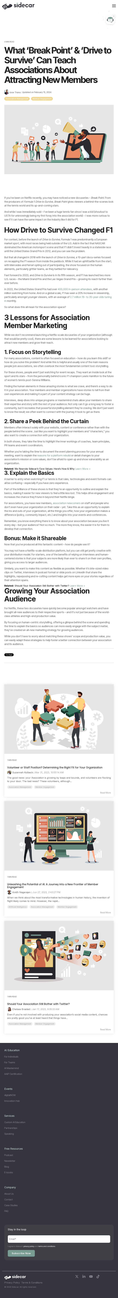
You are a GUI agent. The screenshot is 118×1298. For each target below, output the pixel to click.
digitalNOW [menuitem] (10, 1095)
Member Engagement (42, 99)
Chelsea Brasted (21, 1009)
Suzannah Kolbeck (22, 772)
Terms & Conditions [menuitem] (31, 1282)
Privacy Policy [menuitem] (12, 1282)
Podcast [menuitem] (8, 1155)
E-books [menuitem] (8, 1172)
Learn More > (83, 468)
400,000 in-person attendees (75, 289)
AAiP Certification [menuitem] (13, 1073)
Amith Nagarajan (21, 892)
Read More (105, 793)
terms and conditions (46, 1246)
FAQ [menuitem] (6, 1211)
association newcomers (66, 503)
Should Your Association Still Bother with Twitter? (38, 1004)
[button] (114, 5)
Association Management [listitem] (20, 787)
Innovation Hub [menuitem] (12, 1100)
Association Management (17, 99)
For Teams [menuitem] (9, 1062)
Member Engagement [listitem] (44, 787)
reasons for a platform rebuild (54, 455)
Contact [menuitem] (8, 1199)
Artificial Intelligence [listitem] (18, 907)
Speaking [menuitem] (9, 1133)
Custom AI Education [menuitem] (14, 1122)
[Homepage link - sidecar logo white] (15, 1278)
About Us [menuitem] (9, 1193)
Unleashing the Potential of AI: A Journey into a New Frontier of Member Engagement (52, 885)
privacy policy (29, 1246)
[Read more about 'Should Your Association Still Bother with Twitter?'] (59, 955)
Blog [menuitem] (6, 1166)
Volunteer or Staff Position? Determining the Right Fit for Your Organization (54, 767)
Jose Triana (15, 92)
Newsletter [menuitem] (9, 1160)
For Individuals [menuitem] (11, 1056)
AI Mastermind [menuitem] (11, 1068)
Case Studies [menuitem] (11, 1205)
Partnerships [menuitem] (10, 1128)
